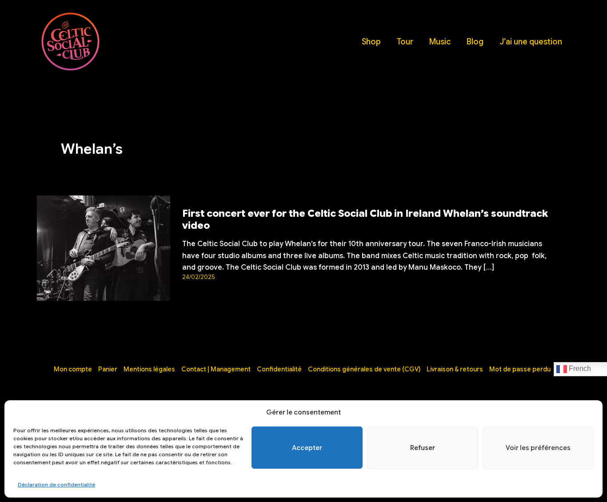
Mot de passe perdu (520, 369)
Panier (107, 369)
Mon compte (73, 369)
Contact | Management (216, 369)
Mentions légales (149, 369)
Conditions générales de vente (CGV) (364, 369)
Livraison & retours (455, 369)
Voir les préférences (538, 448)
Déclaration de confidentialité (56, 484)
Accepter (307, 448)
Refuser (422, 448)
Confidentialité (279, 369)
